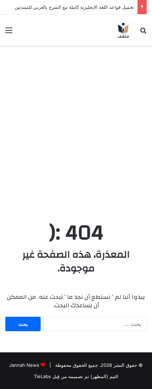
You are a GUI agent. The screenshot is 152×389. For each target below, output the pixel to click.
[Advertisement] (76, 132)
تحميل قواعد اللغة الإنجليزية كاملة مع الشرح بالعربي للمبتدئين (74, 7)
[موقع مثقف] (123, 30)
